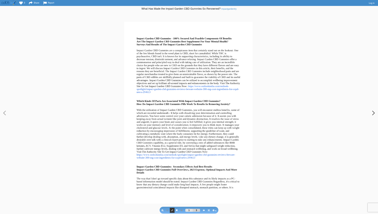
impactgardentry (229, 8)
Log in (372, 2)
